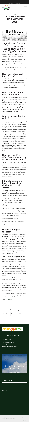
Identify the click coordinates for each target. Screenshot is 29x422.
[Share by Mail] (25, 314)
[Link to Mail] (26, 420)
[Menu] (25, 7)
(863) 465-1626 (17, 3)
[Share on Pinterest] (11, 314)
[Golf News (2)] (14, 34)
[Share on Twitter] (6, 314)
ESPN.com (9, 299)
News (14, 14)
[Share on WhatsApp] (9, 314)
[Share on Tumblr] (17, 314)
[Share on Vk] (20, 314)
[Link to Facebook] (24, 420)
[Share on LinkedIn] (14, 314)
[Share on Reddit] (22, 314)
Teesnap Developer (20, 305)
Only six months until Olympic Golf (14, 19)
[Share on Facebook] (3, 314)
